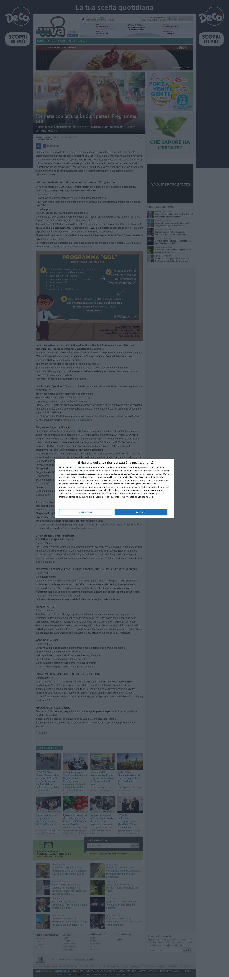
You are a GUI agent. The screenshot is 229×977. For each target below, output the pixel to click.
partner (81, 467)
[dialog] (114, 488)
